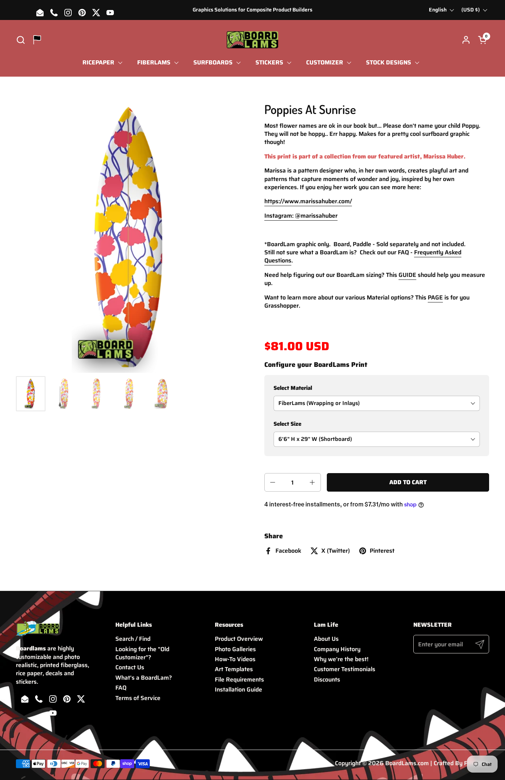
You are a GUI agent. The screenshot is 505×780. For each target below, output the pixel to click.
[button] (20, 39)
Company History (337, 649)
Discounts (327, 679)
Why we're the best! (341, 659)
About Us (326, 638)
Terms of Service (137, 698)
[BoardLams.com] (252, 39)
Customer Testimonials (344, 669)
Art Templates (234, 669)
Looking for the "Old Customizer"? (142, 653)
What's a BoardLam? (143, 677)
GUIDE (407, 274)
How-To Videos (235, 659)
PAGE (435, 297)
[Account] (466, 39)
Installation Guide (238, 689)
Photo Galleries (235, 649)
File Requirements (239, 679)
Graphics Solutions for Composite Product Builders (252, 10)
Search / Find (132, 638)
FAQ (120, 687)
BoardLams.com (407, 763)
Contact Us (129, 667)
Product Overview (239, 638)
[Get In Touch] (37, 39)
